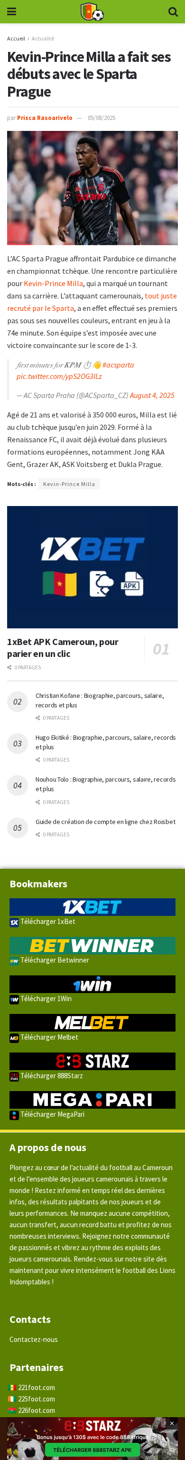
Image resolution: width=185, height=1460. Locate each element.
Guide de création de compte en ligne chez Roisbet (105, 821)
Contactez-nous (33, 1339)
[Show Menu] (11, 11)
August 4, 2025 (152, 395)
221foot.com (36, 1387)
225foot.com (36, 1398)
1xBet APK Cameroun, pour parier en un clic (62, 647)
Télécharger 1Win (45, 998)
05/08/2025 (101, 118)
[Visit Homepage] (92, 11)
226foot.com (36, 1410)
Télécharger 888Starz (51, 1075)
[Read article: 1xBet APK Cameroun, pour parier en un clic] (92, 567)
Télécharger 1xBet (47, 921)
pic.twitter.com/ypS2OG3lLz (59, 376)
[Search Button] (173, 11)
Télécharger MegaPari (51, 1114)
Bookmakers (38, 883)
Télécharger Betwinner (54, 959)
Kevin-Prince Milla (53, 283)
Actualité (43, 38)
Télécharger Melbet (48, 1037)
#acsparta (118, 364)
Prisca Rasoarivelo (45, 118)
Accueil (16, 38)
